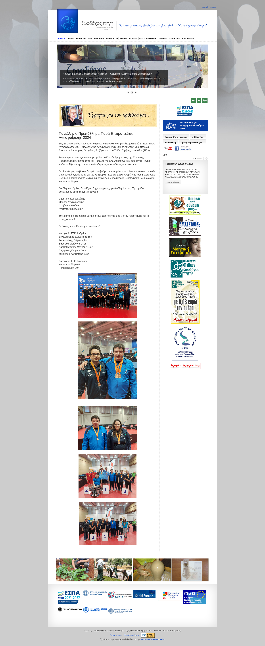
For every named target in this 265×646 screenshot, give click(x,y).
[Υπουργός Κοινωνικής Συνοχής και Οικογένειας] (120, 613)
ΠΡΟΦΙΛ (70, 38)
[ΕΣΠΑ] (69, 603)
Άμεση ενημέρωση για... (192, 143)
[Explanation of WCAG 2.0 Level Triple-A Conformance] (148, 635)
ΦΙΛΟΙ (141, 38)
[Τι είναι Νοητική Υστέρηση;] (185, 256)
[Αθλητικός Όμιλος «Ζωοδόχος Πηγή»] (185, 360)
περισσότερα (173, 182)
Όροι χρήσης (116, 635)
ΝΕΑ (90, 38)
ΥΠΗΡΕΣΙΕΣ (81, 38)
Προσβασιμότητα (131, 635)
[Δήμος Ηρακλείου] (70, 610)
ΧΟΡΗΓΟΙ (163, 38)
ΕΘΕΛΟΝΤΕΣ (151, 38)
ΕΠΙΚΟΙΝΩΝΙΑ (188, 38)
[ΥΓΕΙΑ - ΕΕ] (194, 603)
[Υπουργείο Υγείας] (95, 595)
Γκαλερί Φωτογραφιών (176, 137)
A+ (205, 100)
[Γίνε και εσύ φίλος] (185, 323)
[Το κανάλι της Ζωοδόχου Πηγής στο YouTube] (168, 148)
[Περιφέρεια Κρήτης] (120, 597)
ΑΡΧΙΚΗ (61, 38)
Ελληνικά (204, 7)
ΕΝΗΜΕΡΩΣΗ (112, 38)
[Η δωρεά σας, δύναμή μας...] (185, 214)
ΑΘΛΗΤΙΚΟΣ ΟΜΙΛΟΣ (128, 38)
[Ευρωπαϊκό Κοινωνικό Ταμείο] (171, 599)
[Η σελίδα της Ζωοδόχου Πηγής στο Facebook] (183, 148)
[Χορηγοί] (185, 368)
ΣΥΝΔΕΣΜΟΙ (174, 38)
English (213, 7)
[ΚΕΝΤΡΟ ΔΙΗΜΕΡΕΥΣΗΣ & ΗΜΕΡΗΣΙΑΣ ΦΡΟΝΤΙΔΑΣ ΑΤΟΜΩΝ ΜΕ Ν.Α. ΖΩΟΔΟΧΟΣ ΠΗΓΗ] (185, 116)
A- (193, 100)
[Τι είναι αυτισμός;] (185, 235)
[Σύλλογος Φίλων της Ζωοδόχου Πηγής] (185, 277)
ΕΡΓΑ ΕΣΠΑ (99, 38)
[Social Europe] (144, 597)
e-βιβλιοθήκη (198, 137)
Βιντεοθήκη (170, 143)
